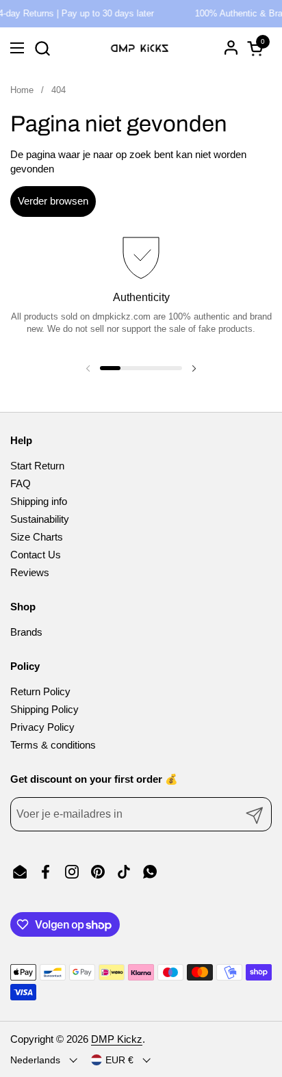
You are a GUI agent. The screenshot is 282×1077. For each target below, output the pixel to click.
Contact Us (35, 554)
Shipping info (38, 501)
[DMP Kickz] (139, 48)
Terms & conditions (53, 745)
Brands (26, 632)
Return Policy (40, 691)
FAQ (20, 483)
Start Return (37, 465)
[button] (42, 48)
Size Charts (36, 537)
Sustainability (39, 519)
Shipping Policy (44, 709)
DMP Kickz (116, 1039)
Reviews (29, 572)
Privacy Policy (42, 727)
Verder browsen (53, 201)
